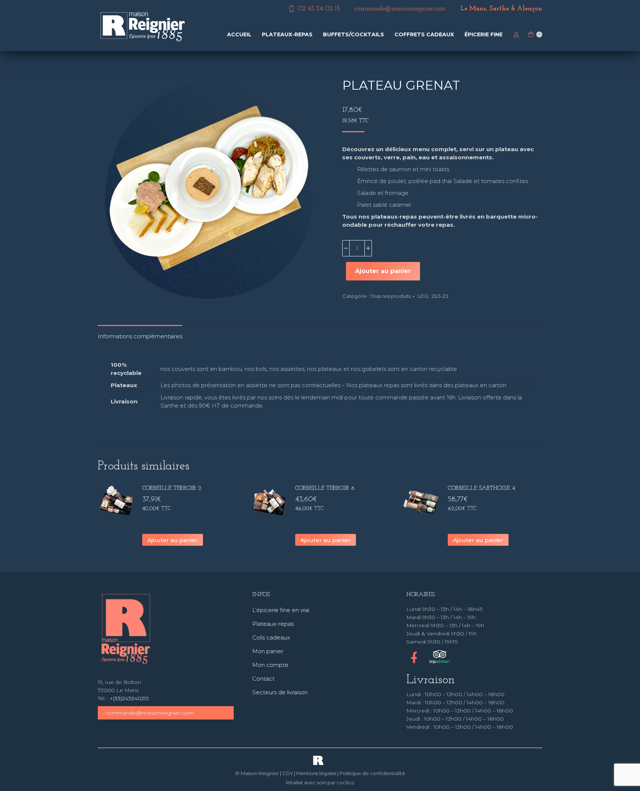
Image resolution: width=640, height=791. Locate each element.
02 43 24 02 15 (319, 9)
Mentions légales (316, 773)
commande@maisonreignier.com (149, 712)
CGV (287, 773)
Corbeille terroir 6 (324, 488)
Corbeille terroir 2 (171, 488)
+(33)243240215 (129, 698)
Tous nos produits (390, 296)
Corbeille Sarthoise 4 (481, 488)
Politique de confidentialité (372, 773)
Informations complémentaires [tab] (140, 336)
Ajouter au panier (383, 271)
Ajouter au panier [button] (172, 540)
